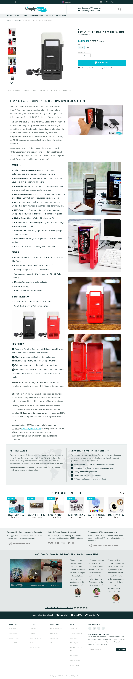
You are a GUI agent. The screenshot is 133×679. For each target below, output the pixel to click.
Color (80, 45)
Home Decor (74, 628)
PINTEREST (68, 90)
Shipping (33, 628)
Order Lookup (36, 16)
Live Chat (64, 615)
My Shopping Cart (56, 628)
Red (88, 47)
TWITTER (45, 90)
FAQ (25, 16)
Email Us (77, 615)
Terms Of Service (15, 643)
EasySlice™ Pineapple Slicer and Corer (63, 515)
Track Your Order (35, 638)
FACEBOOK (56, 90)
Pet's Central (74, 656)
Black (81, 47)
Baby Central (74, 638)
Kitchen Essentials (76, 633)
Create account (91, 2)
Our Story (12, 628)
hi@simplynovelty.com (31, 428)
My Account (54, 638)
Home (9, 16)
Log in (79, 2)
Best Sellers (18, 20)
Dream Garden (75, 660)
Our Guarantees (35, 648)
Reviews (49, 16)
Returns (32, 633)
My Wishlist (54, 633)
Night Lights (74, 643)
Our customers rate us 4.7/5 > (59, 607)
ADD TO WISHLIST (15, 90)
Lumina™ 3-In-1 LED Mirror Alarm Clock (43, 515)
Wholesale (53, 643)
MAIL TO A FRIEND (31, 90)
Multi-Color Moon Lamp (97, 515)
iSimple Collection (84, 35)
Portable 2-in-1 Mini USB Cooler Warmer (38, 20)
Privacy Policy (14, 638)
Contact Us (61, 16)
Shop (17, 16)
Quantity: (81, 52)
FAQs (31, 643)
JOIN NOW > (121, 649)
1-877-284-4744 (94, 615)
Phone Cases (74, 665)
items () (120, 2)
